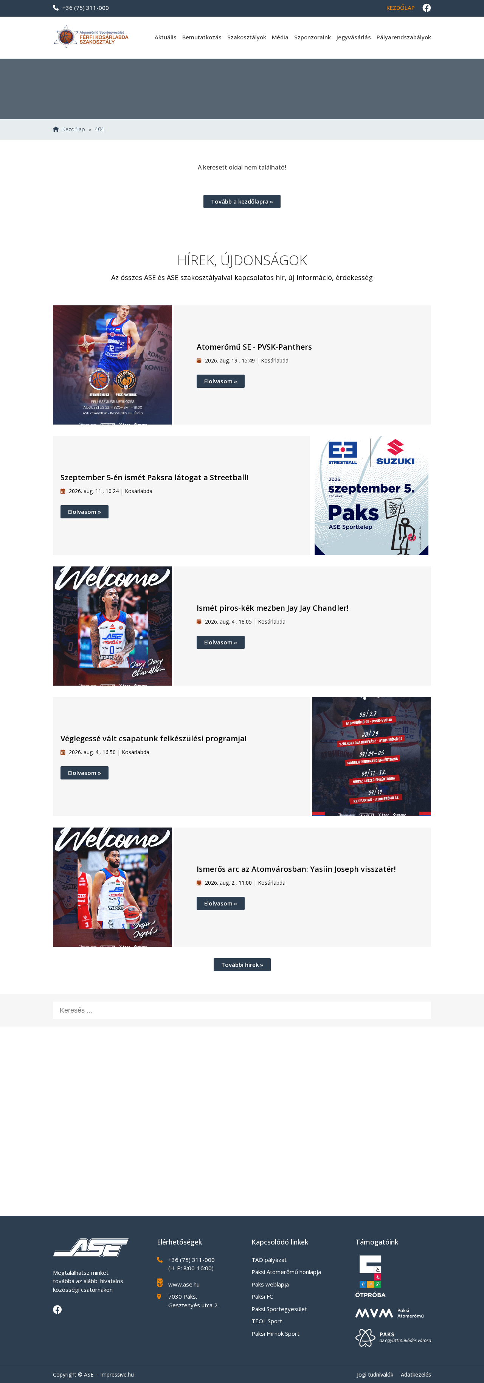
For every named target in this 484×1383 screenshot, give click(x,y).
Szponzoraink (312, 37)
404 (99, 129)
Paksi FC (262, 1296)
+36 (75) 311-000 (85, 7)
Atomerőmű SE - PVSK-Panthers (254, 347)
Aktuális (166, 37)
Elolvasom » (220, 381)
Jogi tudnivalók (375, 1374)
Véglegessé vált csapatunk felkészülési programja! (153, 738)
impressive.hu (117, 1374)
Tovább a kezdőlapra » (242, 201)
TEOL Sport (266, 1321)
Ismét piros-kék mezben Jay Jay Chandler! (273, 608)
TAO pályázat (269, 1259)
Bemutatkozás (202, 37)
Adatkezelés (416, 1374)
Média (280, 37)
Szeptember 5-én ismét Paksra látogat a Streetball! (154, 477)
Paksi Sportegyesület (279, 1309)
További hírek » (242, 964)
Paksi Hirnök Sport (275, 1333)
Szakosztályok (246, 37)
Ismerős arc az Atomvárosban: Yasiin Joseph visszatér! (296, 869)
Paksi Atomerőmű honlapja (286, 1272)
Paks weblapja (270, 1284)
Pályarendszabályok (404, 37)
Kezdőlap (400, 7)
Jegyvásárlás (354, 37)
